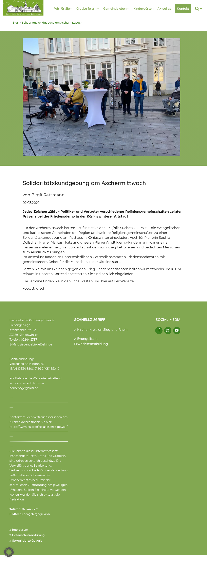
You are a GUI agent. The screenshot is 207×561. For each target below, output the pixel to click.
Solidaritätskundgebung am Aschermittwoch (52, 22)
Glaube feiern (86, 8)
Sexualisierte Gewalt (26, 540)
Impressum (19, 530)
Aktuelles (164, 8)
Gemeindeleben (115, 8)
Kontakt (183, 8)
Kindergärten (143, 8)
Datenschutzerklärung (28, 535)
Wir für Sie (62, 8)
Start (16, 22)
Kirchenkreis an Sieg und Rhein (102, 329)
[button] (9, 552)
